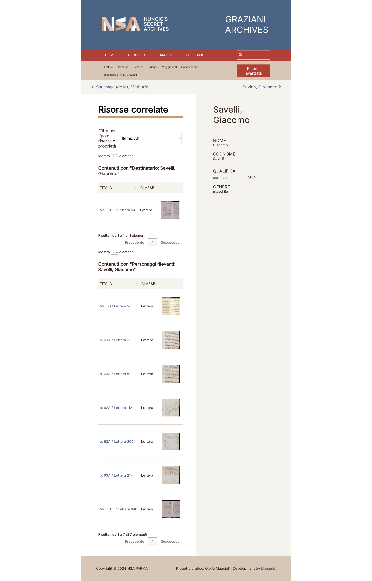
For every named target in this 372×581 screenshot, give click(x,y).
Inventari (123, 67)
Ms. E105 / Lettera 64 (117, 210)
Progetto (137, 55)
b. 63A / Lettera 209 (116, 441)
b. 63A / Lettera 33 (115, 340)
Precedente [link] (134, 242)
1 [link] (152, 242)
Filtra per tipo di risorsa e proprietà (107, 138)
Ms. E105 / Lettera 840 (118, 509)
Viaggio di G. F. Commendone (180, 67)
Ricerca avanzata (254, 71)
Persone (138, 67)
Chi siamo (195, 55)
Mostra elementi (116, 156)
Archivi (167, 55)
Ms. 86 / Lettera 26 (115, 306)
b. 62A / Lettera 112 (116, 408)
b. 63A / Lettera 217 (116, 475)
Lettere (108, 67)
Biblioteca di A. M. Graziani (120, 74)
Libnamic (268, 568)
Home (110, 55)
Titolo (106, 188)
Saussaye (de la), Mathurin (121, 86)
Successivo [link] (170, 242)
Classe (147, 188)
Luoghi (153, 67)
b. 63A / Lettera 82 (115, 374)
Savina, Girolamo (260, 86)
